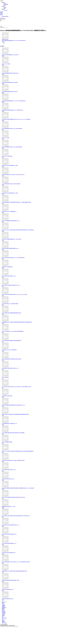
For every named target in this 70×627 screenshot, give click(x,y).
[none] (36, 52)
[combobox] (35, 27)
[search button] (0, 28)
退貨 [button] (5, 16)
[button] (35, 5)
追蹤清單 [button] (3, 16)
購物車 (1, 12)
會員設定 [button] (7, 16)
